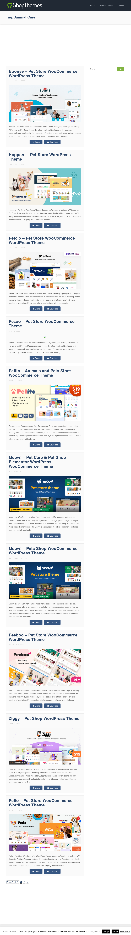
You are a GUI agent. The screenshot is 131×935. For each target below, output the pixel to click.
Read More (125, 931)
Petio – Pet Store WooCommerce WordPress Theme (41, 802)
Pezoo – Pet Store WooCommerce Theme (42, 323)
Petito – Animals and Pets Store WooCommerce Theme (40, 373)
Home (92, 5)
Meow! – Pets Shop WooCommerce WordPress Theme (43, 550)
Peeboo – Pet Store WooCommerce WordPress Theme (43, 637)
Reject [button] (115, 931)
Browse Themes (106, 5)
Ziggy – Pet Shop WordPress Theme (44, 718)
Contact (121, 5)
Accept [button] (106, 931)
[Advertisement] (65, 44)
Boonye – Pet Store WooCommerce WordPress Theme (43, 73)
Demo (37, 142)
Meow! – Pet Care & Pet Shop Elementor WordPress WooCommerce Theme (37, 461)
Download (53, 142)
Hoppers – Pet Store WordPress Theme (40, 157)
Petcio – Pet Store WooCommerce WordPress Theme (42, 240)
